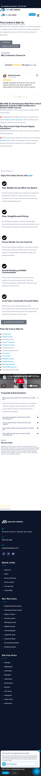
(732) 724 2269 (7, 540)
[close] (39, 751)
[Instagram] (8, 554)
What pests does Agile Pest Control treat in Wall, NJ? (18, 398)
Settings (14, 773)
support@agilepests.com (10, 548)
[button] (20, 65)
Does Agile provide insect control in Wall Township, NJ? (16, 434)
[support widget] (37, 771)
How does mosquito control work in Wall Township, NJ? (16, 418)
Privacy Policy (16, 769)
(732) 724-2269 (22, 6)
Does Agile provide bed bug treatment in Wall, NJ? (18, 429)
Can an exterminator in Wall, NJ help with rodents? (16, 423)
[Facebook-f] (4, 554)
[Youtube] (13, 554)
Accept (6, 773)
